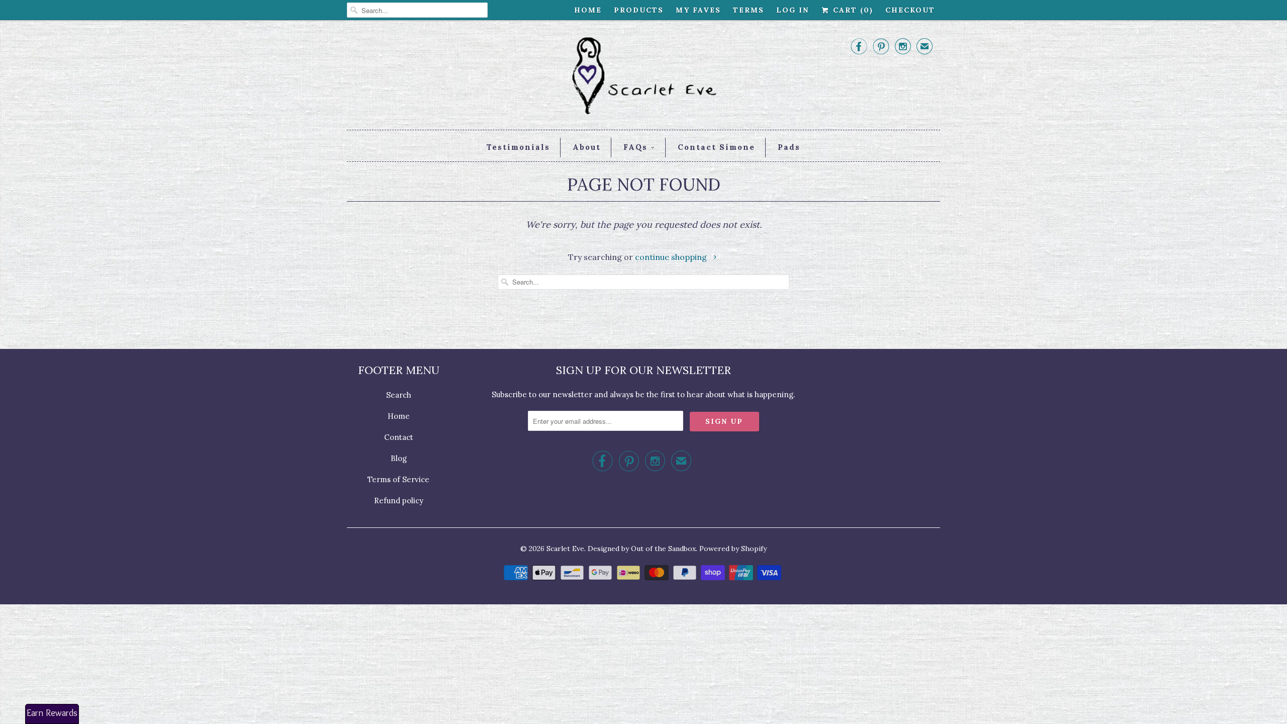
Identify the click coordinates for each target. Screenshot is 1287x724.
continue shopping (672, 257)
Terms (748, 10)
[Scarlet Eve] (643, 77)
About (587, 147)
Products (639, 10)
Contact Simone (716, 147)
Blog (399, 458)
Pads (789, 147)
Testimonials (518, 147)
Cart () (851, 10)
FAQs (635, 147)
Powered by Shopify (733, 548)
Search (398, 395)
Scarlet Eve (565, 548)
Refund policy (398, 500)
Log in (792, 10)
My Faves (698, 10)
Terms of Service (398, 479)
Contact (398, 437)
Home (588, 10)
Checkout (910, 10)
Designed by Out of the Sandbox (642, 548)
